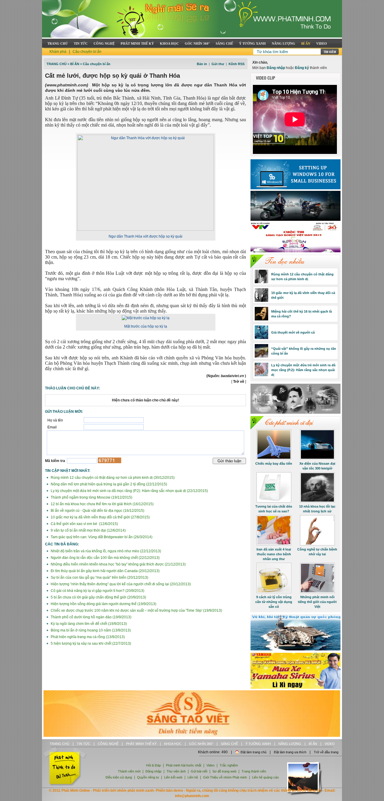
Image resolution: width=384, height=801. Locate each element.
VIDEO (321, 43)
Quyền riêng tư (148, 777)
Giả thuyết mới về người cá (293, 332)
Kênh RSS (236, 64)
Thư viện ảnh (176, 771)
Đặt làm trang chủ (253, 752)
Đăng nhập (276, 68)
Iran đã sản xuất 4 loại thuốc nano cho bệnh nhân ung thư (273, 554)
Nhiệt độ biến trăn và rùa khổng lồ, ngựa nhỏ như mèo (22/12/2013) (105, 551)
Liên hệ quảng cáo (265, 777)
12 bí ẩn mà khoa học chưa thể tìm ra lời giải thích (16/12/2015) (102, 504)
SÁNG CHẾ (224, 43)
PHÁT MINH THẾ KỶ (137, 43)
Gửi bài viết (199, 771)
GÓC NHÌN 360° (197, 43)
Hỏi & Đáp (153, 765)
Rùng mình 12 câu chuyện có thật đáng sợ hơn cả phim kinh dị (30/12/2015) (112, 478)
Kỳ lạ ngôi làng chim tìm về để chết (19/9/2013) (88, 624)
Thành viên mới (129, 771)
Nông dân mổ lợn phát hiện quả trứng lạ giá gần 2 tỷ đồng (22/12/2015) (108, 484)
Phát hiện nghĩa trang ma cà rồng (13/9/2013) (87, 637)
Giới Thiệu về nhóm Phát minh (225, 777)
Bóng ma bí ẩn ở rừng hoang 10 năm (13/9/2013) (90, 630)
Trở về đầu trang (326, 752)
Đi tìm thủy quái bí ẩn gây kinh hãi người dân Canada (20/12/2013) (105, 571)
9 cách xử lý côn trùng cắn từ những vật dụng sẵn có (273, 601)
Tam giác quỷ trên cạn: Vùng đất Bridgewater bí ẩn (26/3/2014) (101, 537)
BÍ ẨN (305, 43)
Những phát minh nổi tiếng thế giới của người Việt (317, 601)
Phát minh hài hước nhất (183, 765)
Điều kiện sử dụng (119, 777)
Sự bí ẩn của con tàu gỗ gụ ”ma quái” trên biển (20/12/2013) (99, 577)
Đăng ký (302, 68)
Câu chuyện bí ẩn (87, 52)
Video (210, 765)
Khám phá (58, 52)
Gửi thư (218, 64)
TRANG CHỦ (57, 43)
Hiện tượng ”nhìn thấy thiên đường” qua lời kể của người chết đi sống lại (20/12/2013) (120, 584)
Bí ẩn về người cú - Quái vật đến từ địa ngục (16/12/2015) (97, 510)
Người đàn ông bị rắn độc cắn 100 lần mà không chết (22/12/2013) (105, 558)
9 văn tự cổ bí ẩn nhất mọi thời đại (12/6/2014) (88, 530)
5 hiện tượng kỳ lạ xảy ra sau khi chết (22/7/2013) (90, 643)
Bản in (202, 64)
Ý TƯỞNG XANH (252, 43)
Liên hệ (193, 777)
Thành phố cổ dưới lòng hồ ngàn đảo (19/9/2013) (90, 617)
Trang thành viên (254, 771)
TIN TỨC (81, 43)
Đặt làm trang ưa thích (290, 752)
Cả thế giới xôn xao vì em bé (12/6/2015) (84, 524)
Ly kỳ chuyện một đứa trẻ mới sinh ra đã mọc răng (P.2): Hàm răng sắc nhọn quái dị (303, 369)
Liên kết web (173, 777)
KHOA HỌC (169, 43)
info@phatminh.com (192, 796)
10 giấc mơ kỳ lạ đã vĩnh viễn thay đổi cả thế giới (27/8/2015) (100, 517)
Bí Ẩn (74, 64)
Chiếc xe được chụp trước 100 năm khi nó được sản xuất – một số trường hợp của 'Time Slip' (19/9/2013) (136, 610)
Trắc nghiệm (229, 765)
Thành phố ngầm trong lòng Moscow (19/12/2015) (91, 497)
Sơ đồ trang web (224, 771)
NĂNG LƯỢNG (283, 43)
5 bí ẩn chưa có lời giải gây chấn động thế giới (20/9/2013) (98, 597)
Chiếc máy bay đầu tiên (273, 463)
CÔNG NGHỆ (104, 43)
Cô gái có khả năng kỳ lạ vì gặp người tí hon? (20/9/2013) (97, 591)
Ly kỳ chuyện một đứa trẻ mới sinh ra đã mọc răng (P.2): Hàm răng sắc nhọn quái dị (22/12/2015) (129, 491)
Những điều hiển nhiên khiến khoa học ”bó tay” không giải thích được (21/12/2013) (118, 564)
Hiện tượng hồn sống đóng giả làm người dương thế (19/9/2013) (103, 604)
